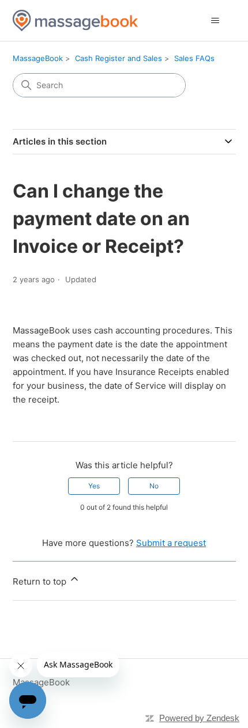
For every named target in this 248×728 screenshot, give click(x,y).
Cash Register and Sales (118, 58)
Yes (94, 485)
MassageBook (38, 58)
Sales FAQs (194, 58)
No (154, 485)
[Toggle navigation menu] (215, 21)
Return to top (41, 581)
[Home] (75, 20)
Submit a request (171, 542)
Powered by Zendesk (199, 718)
